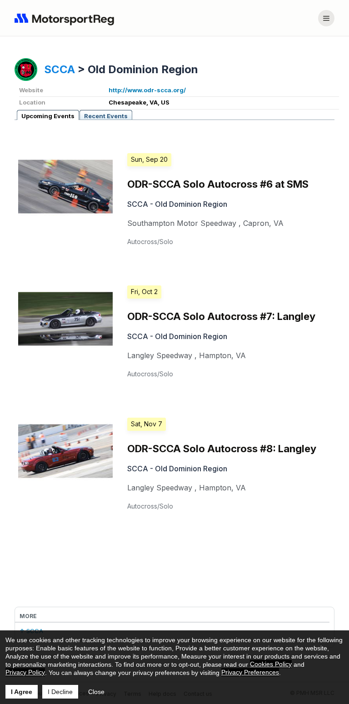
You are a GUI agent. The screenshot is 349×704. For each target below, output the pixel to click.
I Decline (60, 691)
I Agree (21, 691)
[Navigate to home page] (66, 18)
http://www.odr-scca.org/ (147, 90)
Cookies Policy (271, 664)
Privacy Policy (25, 672)
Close (96, 691)
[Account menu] (326, 18)
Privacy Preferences (250, 672)
